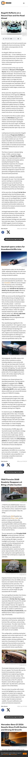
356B (12, 516)
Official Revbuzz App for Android (14, 239)
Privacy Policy (14, 754)
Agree (25, 753)
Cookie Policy (6, 754)
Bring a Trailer (14, 518)
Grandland (7, 283)
